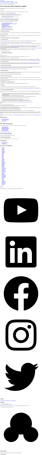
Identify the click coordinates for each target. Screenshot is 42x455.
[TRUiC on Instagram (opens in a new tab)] (21, 355)
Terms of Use (10, 404)
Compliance (7, 2)
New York (3, 170)
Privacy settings (6, 404)
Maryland (3, 161)
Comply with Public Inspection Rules (7, 28)
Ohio (2, 172)
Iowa (2, 157)
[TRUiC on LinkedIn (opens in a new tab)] (21, 272)
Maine (3, 160)
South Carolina (4, 176)
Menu (12, 1)
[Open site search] (16, 2)
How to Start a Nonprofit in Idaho (19, 114)
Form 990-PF (33, 46)
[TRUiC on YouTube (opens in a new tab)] (21, 230)
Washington (3, 181)
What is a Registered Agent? (5, 119)
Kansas (3, 158)
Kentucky (3, 159)
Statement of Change (7, 67)
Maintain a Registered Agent (5, 24)
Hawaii (3, 154)
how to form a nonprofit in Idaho (11, 13)
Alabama (3, 147)
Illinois (3, 156)
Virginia (3, 180)
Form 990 (33, 49)
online (9, 72)
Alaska (3, 148)
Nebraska (3, 166)
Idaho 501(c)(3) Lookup (5, 130)
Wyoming (3, 184)
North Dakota (4, 171)
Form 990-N (13, 47)
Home (1, 4)
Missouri (3, 165)
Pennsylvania (3, 174)
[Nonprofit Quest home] (5, 1)
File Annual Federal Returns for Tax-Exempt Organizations (9, 23)
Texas (2, 178)
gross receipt (5, 42)
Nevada (3, 167)
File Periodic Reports (4, 25)
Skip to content (2, 0)
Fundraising (14, 2)
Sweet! (1, 454)
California (3, 150)
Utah (2, 179)
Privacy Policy (2, 404)
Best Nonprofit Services (5, 142)
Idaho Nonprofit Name (5, 127)
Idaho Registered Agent (5, 129)
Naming (5, 2)
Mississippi (3, 164)
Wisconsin (3, 183)
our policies (19, 452)
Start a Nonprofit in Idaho (5, 126)
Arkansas (3, 149)
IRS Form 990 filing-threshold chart (19, 45)
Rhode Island (3, 175)
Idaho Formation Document (5, 128)
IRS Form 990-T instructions (35, 63)
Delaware (3, 152)
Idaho (2, 155)
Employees (3, 27)
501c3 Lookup (11, 2)
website (28, 35)
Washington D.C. (4, 182)
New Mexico (3, 169)
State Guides (2, 2)
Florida (3, 153)
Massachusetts (4, 162)
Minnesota (3, 163)
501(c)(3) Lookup (4, 120)
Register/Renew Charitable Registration (7, 26)
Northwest (13, 14)
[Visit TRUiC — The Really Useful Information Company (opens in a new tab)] (1, 187)
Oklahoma (3, 173)
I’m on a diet (4, 454)
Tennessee (3, 177)
